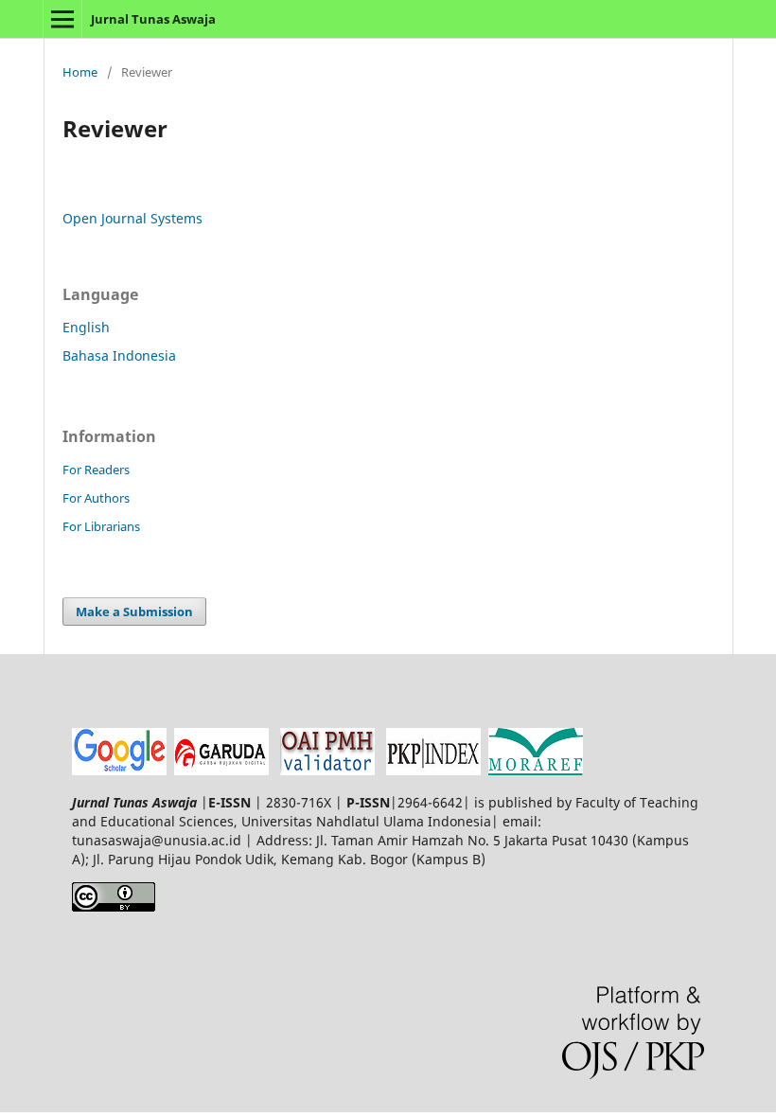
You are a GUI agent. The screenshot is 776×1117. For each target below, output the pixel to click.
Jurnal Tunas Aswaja (153, 18)
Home (79, 71)
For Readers (96, 469)
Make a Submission (134, 611)
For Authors (96, 497)
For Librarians (101, 526)
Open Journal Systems (132, 218)
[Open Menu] (62, 19)
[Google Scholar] (119, 770)
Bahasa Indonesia (119, 355)
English (86, 327)
